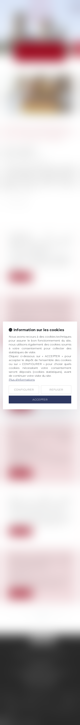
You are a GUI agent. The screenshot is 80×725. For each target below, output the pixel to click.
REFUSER (56, 389)
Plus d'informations (22, 379)
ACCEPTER (40, 399)
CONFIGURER (24, 389)
